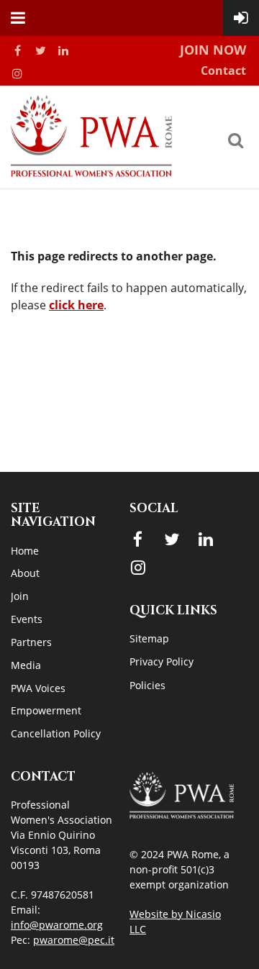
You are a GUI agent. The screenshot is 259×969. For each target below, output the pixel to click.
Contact (223, 70)
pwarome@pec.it (73, 940)
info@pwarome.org (57, 925)
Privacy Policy (162, 661)
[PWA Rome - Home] (91, 173)
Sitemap (149, 638)
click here (76, 305)
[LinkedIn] (63, 50)
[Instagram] (17, 73)
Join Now (213, 49)
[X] (40, 50)
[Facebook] (17, 50)
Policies (147, 685)
